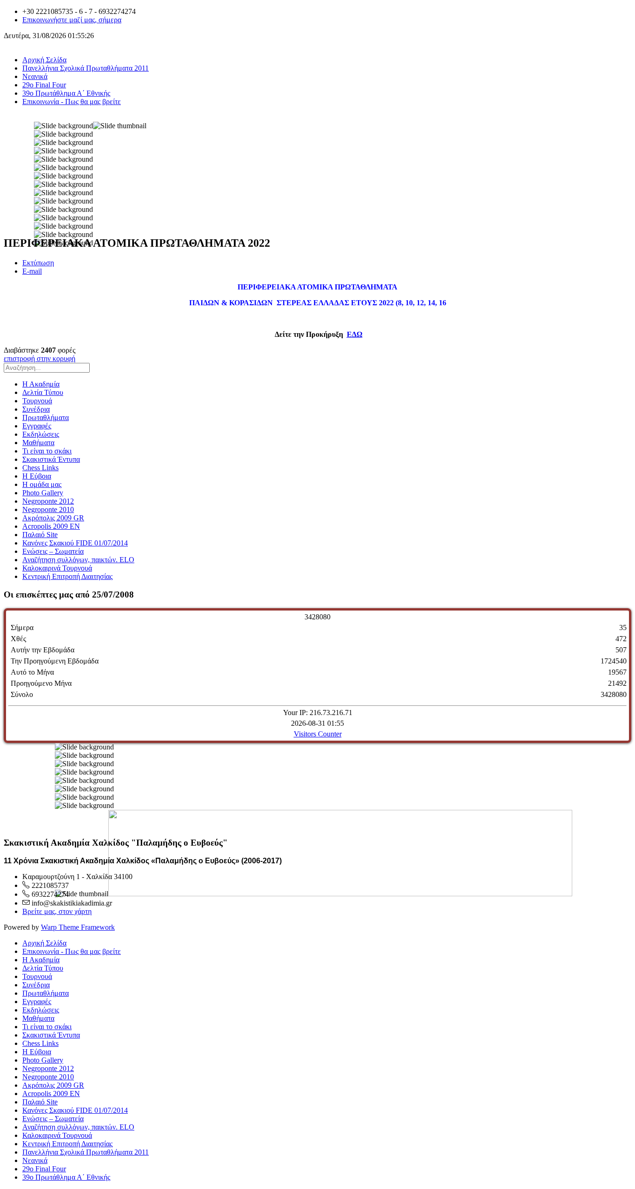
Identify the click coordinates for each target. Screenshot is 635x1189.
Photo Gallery (42, 493)
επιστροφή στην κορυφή (39, 358)
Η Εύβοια (36, 476)
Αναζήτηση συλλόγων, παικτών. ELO (78, 560)
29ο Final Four (44, 85)
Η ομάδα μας (41, 484)
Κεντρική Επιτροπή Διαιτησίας (67, 576)
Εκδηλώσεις (40, 434)
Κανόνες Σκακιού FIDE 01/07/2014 (75, 543)
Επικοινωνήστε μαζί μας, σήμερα (71, 20)
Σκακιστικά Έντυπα (51, 459)
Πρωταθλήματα (45, 417)
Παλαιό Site (40, 535)
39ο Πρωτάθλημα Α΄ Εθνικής (66, 93)
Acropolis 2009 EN (51, 526)
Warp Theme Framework (78, 927)
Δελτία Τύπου (42, 392)
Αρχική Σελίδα (44, 60)
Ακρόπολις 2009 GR (53, 518)
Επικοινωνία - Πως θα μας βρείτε (71, 101)
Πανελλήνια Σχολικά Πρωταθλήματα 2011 (85, 68)
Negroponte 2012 (48, 501)
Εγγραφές (36, 426)
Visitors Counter (318, 734)
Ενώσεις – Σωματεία (53, 551)
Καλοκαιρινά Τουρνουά (57, 568)
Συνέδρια (36, 409)
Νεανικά (34, 76)
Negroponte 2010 (48, 509)
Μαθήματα (38, 443)
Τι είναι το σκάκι (47, 451)
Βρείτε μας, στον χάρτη (57, 911)
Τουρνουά (37, 401)
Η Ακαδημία (41, 384)
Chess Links (40, 468)
